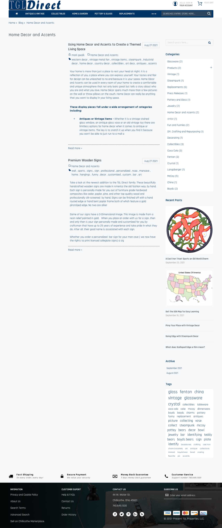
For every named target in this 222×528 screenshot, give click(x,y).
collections (204, 448)
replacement (184, 416)
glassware (193, 398)
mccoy (191, 409)
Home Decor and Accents (104, 55)
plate (207, 439)
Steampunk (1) (175, 80)
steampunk (135, 59)
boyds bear (182, 452)
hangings (85, 174)
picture (173, 420)
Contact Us (68, 501)
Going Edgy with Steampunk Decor (182, 336)
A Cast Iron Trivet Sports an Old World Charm (187, 258)
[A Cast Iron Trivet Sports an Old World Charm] (189, 230)
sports (81, 171)
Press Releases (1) (177, 93)
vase (198, 420)
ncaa (134, 171)
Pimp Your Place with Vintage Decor (183, 325)
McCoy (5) (172, 176)
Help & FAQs (68, 495)
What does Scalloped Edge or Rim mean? (185, 347)
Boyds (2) (172, 189)
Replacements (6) (177, 87)
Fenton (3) (173, 157)
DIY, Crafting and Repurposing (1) (185, 131)
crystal (174, 404)
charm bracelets (175, 448)
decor (103, 174)
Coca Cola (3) (174, 150)
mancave (144, 171)
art (140, 174)
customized (114, 174)
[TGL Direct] (35, 5)
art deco (130, 63)
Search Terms (18, 508)
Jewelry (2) (173, 106)
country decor (102, 63)
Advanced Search (19, 515)
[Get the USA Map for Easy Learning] (189, 289)
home (75, 174)
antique (193, 448)
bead (192, 452)
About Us (15, 501)
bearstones (186, 444)
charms (190, 413)
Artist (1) (172, 119)
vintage (175, 398)
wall (74, 171)
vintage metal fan (99, 59)
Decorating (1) (175, 138)
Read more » (75, 148)
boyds (171, 413)
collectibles (118, 63)
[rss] (142, 514)
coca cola (173, 409)
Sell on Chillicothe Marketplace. (27, 521)
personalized (123, 171)
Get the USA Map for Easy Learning (182, 311)
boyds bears (185, 439)
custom (127, 174)
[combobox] (186, 13)
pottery (201, 413)
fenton (186, 392)
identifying (194, 434)
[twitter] (121, 514)
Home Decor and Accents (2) (183, 112)
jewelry (173, 434)
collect (172, 425)
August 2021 (172, 373)
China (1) (172, 182)
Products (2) (174, 68)
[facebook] (115, 514)
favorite (171, 456)
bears (182, 430)
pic (179, 456)
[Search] (209, 42)
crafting (197, 444)
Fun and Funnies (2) (178, 125)
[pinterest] (128, 514)
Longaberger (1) (176, 169)
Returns (66, 508)
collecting (186, 420)
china (199, 392)
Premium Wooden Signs (84, 160)
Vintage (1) (173, 74)
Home (12, 23)
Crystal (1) (172, 163)
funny (95, 174)
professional (107, 171)
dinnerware (203, 409)
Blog (21, 23)
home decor (86, 63)
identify (173, 444)
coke (183, 409)
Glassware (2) (174, 61)
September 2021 (174, 368)
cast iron (207, 444)
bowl (201, 430)
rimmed (171, 452)
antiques (141, 63)
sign (97, 171)
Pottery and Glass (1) (178, 100)
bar (134, 174)
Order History (69, 515)
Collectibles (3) (175, 144)
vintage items (119, 59)
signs (90, 171)
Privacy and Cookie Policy (24, 495)
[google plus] (135, 514)
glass (172, 392)
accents (152, 63)
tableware (202, 404)
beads (180, 413)
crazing (200, 452)
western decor (80, 59)
